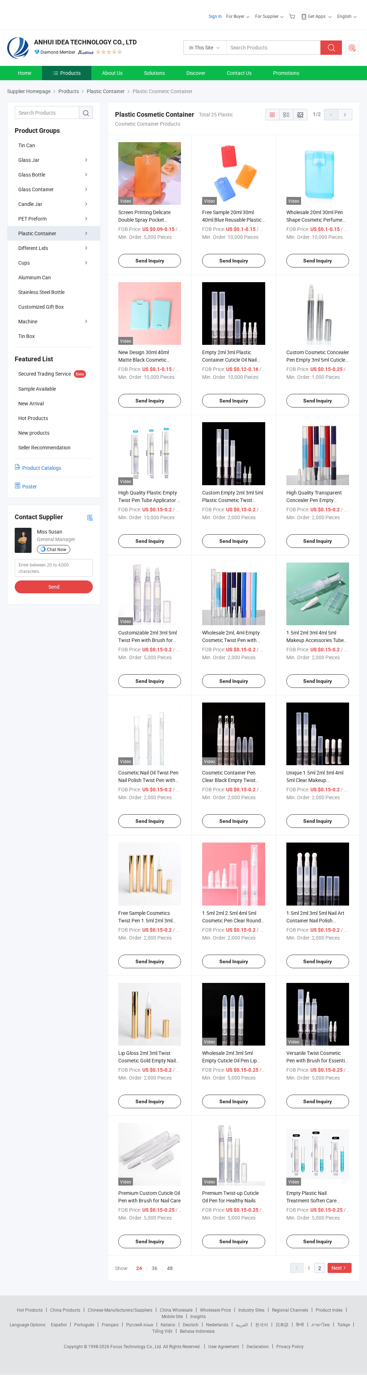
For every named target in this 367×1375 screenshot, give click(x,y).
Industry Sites (251, 1310)
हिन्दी (300, 1324)
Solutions (154, 72)
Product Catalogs (41, 467)
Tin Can (26, 145)
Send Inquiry (149, 261)
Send (53, 586)
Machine (27, 321)
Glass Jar (28, 159)
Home (24, 72)
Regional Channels (290, 1310)
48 (170, 1268)
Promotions (286, 72)
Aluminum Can (34, 277)
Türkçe (343, 1324)
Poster (29, 486)
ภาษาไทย (320, 1324)
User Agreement (223, 1346)
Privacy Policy (290, 1346)
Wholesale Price (215, 1310)
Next (337, 1267)
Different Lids (33, 248)
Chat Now (56, 549)
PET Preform (32, 218)
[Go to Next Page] (345, 114)
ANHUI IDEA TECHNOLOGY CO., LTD (85, 42)
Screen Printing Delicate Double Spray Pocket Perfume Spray (144, 220)
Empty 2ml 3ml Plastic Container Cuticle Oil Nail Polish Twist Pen (229, 360)
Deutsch (191, 1324)
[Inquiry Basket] (293, 16)
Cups (24, 262)
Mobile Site (172, 1316)
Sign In (215, 16)
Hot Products (30, 1310)
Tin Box (26, 336)
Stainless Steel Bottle (41, 292)
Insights (198, 1316)
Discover (195, 72)
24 (139, 1268)
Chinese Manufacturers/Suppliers (120, 1310)
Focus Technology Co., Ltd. (136, 1346)
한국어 (261, 1324)
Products (70, 72)
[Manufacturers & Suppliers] (53, 14)
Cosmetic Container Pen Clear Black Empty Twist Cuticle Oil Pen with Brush (230, 780)
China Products (65, 1310)
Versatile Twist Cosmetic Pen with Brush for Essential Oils (317, 1060)
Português (84, 1324)
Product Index (329, 1310)
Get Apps (317, 16)
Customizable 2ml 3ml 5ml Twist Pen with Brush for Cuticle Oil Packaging (147, 640)
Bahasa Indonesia (197, 1331)
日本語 (282, 1324)
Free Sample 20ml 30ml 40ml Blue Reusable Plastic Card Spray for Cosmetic (232, 220)
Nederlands (217, 1324)
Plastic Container (37, 233)
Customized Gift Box (41, 306)
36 (154, 1268)
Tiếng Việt (162, 1331)
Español (59, 1324)
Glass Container (36, 189)
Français (110, 1324)
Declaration (258, 1346)
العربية (242, 1324)
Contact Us (239, 72)
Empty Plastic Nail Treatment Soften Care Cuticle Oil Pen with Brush (314, 1200)
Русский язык (139, 1324)
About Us (112, 72)
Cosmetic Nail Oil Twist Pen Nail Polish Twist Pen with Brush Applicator (148, 780)
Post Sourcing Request (352, 47)
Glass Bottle (31, 174)
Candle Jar (30, 204)
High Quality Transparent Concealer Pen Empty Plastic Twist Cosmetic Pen (316, 500)
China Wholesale (176, 1310)
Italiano (168, 1324)
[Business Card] (90, 517)
